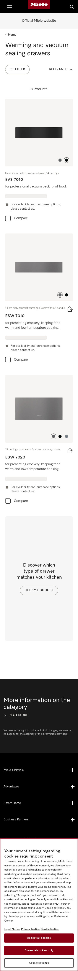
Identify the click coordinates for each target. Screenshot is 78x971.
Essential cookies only (39, 950)
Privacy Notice (30, 929)
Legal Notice (12, 929)
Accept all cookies (39, 937)
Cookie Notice (50, 929)
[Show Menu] (9, 6)
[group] (39, 161)
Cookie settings (39, 962)
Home (12, 34)
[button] (60, 160)
